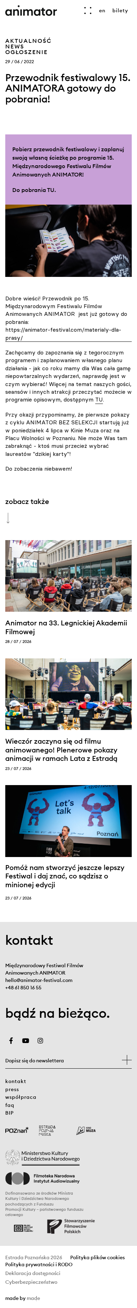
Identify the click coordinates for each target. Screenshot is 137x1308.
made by (55, 1298)
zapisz (127, 1060)
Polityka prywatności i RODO (38, 1264)
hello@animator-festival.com (38, 980)
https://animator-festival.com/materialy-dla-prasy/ (63, 333)
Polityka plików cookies (97, 1257)
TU (50, 189)
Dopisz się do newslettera (34, 1060)
